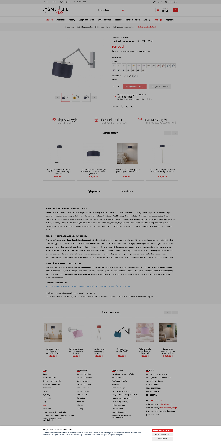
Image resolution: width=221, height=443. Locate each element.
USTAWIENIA (162, 439)
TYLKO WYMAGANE (162, 435)
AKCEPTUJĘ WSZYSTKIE (162, 430)
